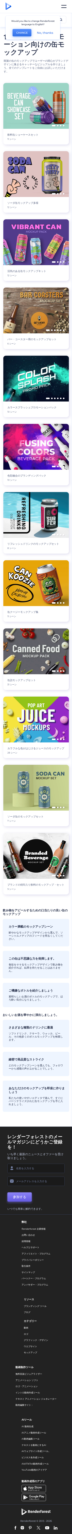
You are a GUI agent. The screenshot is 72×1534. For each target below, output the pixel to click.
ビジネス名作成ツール (33, 1457)
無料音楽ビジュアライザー (29, 1374)
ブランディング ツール (35, 1306)
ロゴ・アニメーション (27, 1386)
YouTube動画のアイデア (34, 1469)
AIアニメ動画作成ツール (34, 1432)
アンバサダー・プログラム (35, 1284)
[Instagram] (22, 1528)
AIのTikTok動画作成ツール (35, 1463)
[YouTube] (47, 1528)
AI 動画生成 (27, 1426)
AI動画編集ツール (31, 1438)
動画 (26, 1327)
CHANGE (22, 32)
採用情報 (26, 1241)
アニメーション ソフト (27, 1380)
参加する (19, 1197)
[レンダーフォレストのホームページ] (8, 6)
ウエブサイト (30, 1346)
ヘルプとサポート (30, 1247)
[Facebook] (15, 1528)
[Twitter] (38, 1528)
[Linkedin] (55, 1528)
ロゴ (26, 1334)
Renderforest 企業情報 (34, 1228)
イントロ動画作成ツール (28, 1392)
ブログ (27, 1312)
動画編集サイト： (24, 1405)
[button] (54, 125)
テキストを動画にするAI (34, 1445)
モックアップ (30, 1352)
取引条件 (26, 1266)
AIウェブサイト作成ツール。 (36, 1451)
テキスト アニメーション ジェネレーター (36, 1398)
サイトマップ (28, 1272)
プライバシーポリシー (33, 1260)
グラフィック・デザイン (36, 1340)
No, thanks (45, 33)
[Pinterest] (30, 1528)
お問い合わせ (28, 1235)
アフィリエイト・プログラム (36, 1253)
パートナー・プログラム (34, 1278)
